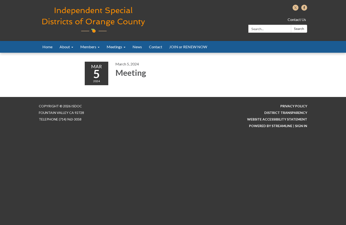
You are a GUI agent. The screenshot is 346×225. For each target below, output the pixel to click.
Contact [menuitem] (155, 46)
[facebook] (304, 9)
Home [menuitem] (47, 46)
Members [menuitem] (88, 46)
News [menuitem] (137, 46)
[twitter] (295, 9)
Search (299, 29)
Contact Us (297, 19)
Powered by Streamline (270, 126)
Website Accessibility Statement (277, 119)
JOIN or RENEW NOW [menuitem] (188, 46)
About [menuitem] (65, 46)
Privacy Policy (293, 106)
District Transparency (285, 113)
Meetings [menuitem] (114, 46)
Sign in (301, 126)
